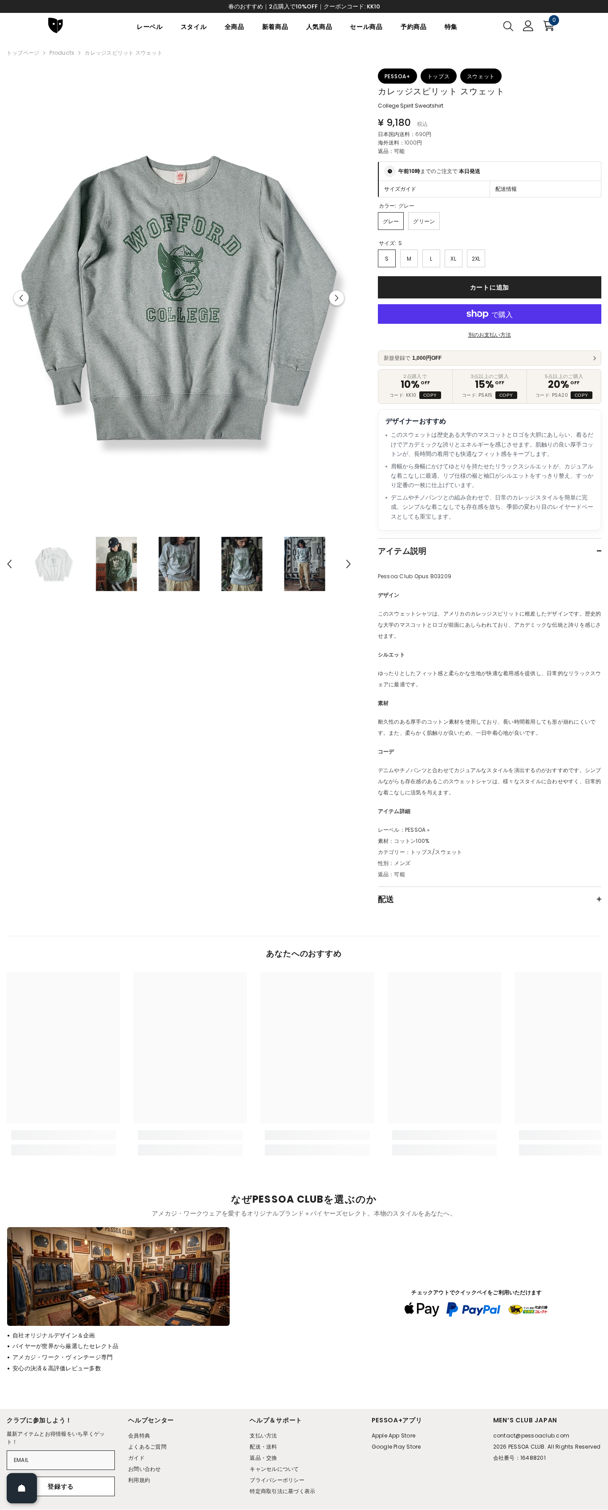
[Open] (22, 1488)
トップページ (23, 52)
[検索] (508, 25)
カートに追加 (489, 287)
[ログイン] (528, 25)
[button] (21, 298)
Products (61, 52)
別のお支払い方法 (489, 334)
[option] (179, 297)
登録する (61, 1486)
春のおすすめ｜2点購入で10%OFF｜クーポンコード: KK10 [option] (304, 6)
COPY (430, 395)
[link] (63, 1135)
